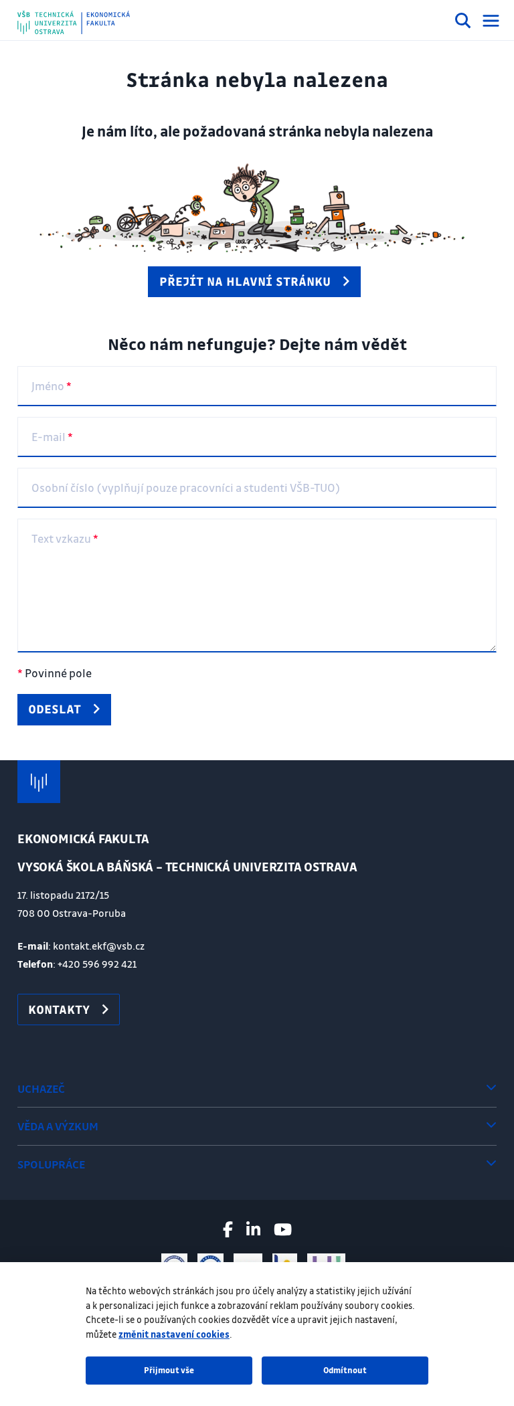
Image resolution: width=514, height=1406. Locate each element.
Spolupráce (51, 1164)
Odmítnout (345, 1370)
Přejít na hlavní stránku (245, 281)
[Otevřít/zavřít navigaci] (491, 21)
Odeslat (54, 708)
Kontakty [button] (59, 1009)
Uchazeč (41, 1088)
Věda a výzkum (57, 1126)
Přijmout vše (169, 1370)
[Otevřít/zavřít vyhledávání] (463, 23)
